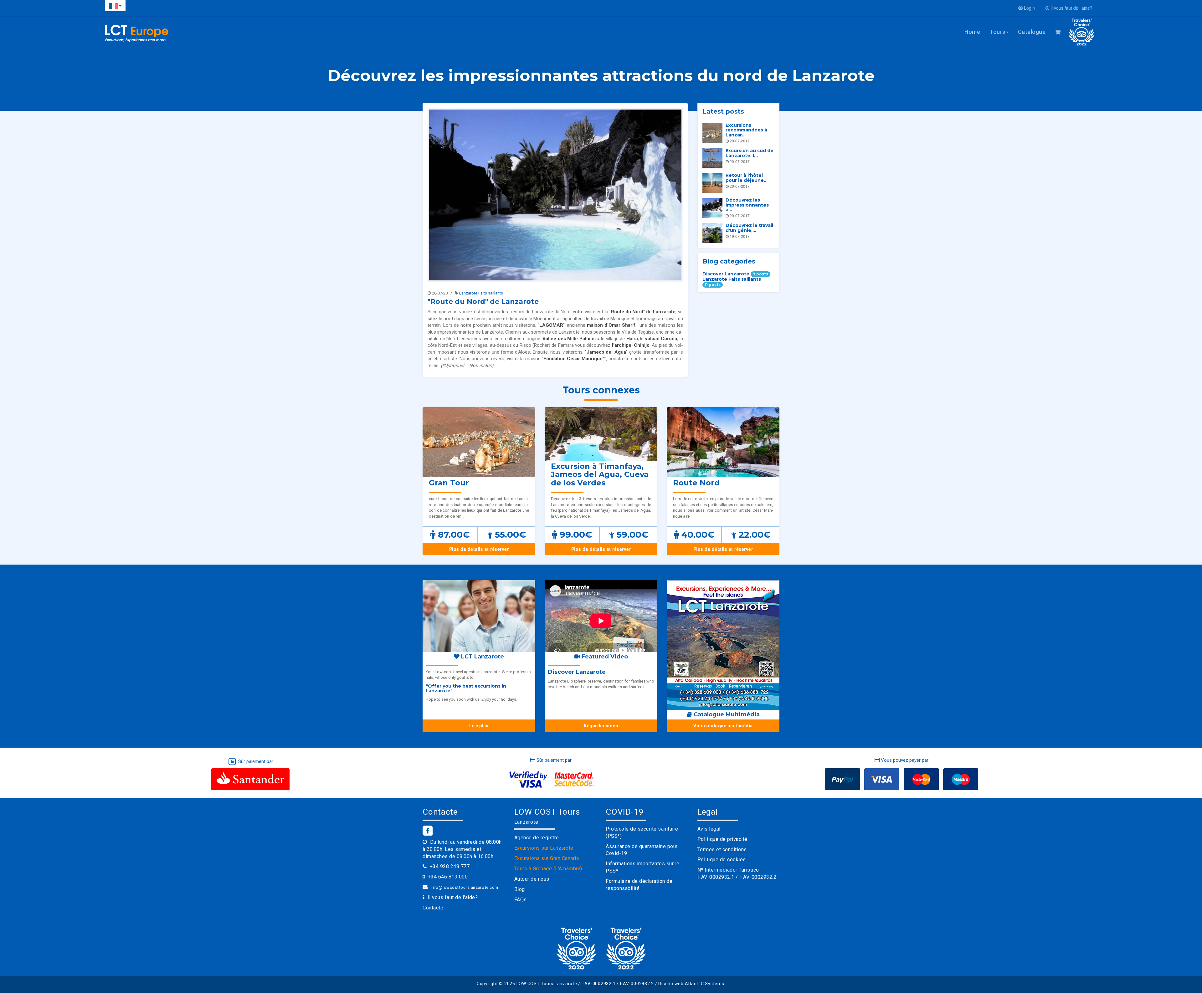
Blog (519, 889)
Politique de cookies (721, 859)
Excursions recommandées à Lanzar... (746, 130)
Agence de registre (536, 838)
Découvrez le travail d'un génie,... (749, 228)
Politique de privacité (722, 839)
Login (1029, 8)
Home (972, 31)
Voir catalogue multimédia (723, 725)
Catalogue (1032, 31)
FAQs (520, 900)
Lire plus (479, 725)
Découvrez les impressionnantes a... (747, 204)
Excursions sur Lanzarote (543, 848)
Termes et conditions (722, 849)
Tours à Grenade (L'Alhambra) (548, 869)
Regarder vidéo (601, 725)
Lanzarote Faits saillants (481, 293)
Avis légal (709, 829)
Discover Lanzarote (735, 274)
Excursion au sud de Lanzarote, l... (749, 153)
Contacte (433, 908)
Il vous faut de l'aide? (1070, 8)
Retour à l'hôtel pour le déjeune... (747, 177)
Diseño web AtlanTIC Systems (691, 983)
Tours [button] (997, 31)
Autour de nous (531, 879)
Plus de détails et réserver (479, 549)
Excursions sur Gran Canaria (546, 858)
